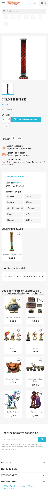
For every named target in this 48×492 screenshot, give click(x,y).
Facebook (6, 17)
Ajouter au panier (26, 119)
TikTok (6, 24)
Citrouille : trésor (13, 379)
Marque (9, 183)
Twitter (13, 17)
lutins (13, 348)
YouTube (26, 17)
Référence (11, 186)
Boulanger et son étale (35, 380)
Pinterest (33, 17)
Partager (13, 138)
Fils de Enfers (13, 412)
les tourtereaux (35, 412)
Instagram (40, 17)
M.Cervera (18, 183)
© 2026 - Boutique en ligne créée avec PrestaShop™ (19, 487)
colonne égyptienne (12, 255)
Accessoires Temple (35, 317)
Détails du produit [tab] (15, 176)
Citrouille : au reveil (13, 317)
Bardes (35, 348)
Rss (19, 17)
